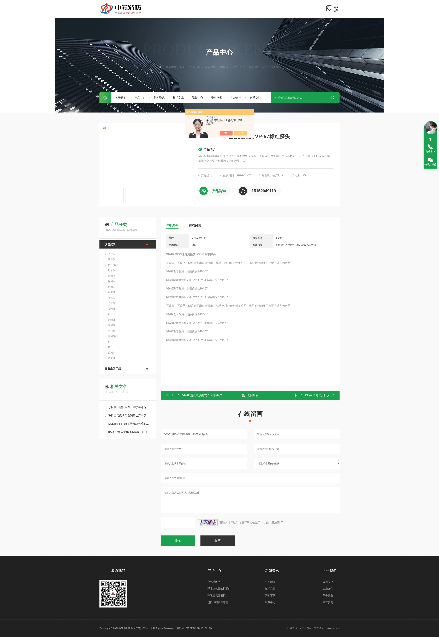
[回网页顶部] (430, 138)
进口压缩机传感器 (217, 602)
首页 (105, 97)
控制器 (111, 275)
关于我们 (120, 97)
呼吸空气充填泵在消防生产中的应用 (129, 415)
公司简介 (328, 581)
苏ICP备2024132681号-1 (199, 628)
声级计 (111, 319)
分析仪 (111, 303)
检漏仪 (111, 286)
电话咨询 (430, 151)
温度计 (111, 358)
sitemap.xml (333, 628)
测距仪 (111, 253)
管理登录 (319, 628)
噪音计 (111, 308)
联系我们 (255, 97)
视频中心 (197, 97)
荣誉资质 (328, 595)
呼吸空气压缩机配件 (219, 588)
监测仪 (111, 352)
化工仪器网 (305, 628)
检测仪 (111, 325)
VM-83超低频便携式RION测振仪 (202, 395)
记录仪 (111, 270)
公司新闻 (270, 581)
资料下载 (216, 97)
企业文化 (328, 588)
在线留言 (235, 97)
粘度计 (111, 292)
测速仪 (111, 259)
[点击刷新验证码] (207, 522)
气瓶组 (111, 330)
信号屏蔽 (113, 264)
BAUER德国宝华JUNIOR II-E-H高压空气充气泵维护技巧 (129, 431)
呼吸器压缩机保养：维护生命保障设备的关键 (129, 407)
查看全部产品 (113, 368)
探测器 (111, 281)
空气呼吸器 (213, 581)
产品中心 (139, 97)
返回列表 (252, 395)
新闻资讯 (159, 97)
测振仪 (224, 67)
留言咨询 (328, 602)
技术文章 (178, 97)
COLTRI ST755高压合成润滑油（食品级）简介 (129, 423)
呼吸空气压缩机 (216, 595)
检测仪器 (113, 336)
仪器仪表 (210, 67)
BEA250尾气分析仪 (317, 395)
